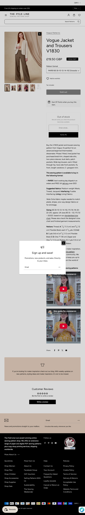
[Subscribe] (59, 267)
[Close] (63, 243)
